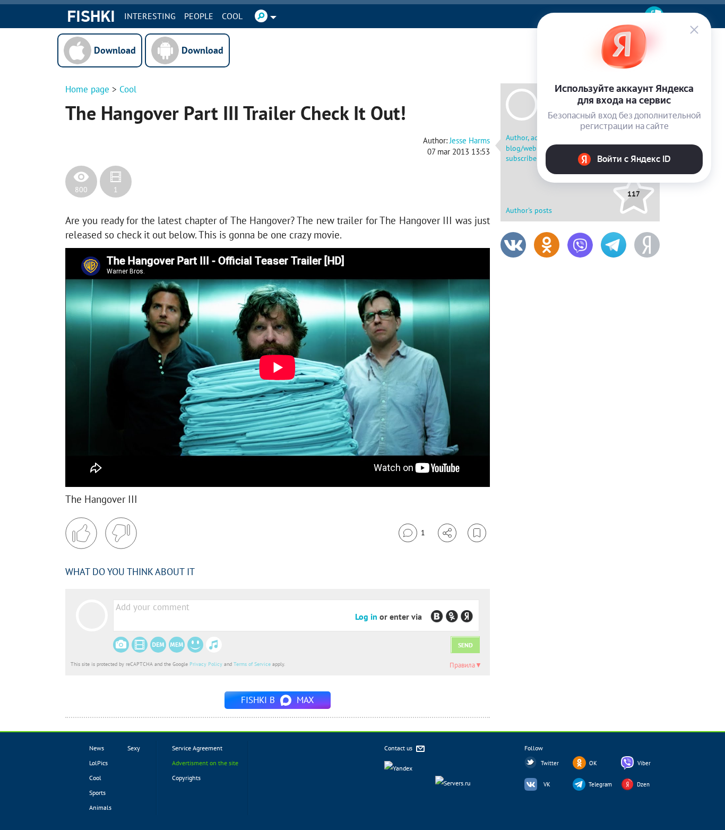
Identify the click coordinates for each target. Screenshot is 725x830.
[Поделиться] (447, 533)
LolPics (98, 763)
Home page (87, 89)
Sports (97, 793)
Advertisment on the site (205, 763)
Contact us (399, 748)
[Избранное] (477, 533)
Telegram (600, 784)
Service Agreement (197, 748)
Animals (100, 807)
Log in (366, 616)
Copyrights (186, 778)
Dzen (643, 784)
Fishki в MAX (277, 700)
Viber (644, 763)
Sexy (133, 748)
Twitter (550, 763)
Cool (232, 16)
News (96, 748)
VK (546, 784)
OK (593, 763)
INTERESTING (150, 16)
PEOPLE (198, 16)
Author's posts (529, 210)
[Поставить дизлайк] (121, 533)
